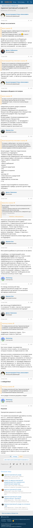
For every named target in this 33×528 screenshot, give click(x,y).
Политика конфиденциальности (21, 519)
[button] (1, 2)
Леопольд (4, 10)
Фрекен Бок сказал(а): (7, 203)
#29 (31, 319)
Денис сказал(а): (6, 28)
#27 (31, 284)
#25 (31, 198)
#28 (31, 302)
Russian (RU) (5, 517)
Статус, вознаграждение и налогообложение (16, 509)
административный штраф (12, 489)
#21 (31, 20)
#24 (31, 136)
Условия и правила (6, 519)
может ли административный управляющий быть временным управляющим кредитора (14, 482)
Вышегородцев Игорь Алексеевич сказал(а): (13, 61)
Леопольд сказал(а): (7, 323)
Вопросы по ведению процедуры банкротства (16, 487)
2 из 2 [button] (20, 456)
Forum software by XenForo (13, 524)
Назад (15, 456)
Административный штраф (12, 475)
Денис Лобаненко (11, 50)
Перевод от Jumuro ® (6, 525)
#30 (31, 344)
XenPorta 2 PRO (4, 526)
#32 (31, 406)
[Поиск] (31, 2)
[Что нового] (27, 2)
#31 (31, 379)
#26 (31, 247)
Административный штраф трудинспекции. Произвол (12, 497)
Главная (9, 521)
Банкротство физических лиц (12, 478)
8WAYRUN (19, 526)
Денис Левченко (11, 192)
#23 (31, 88)
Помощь (3, 521)
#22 (31, 56)
